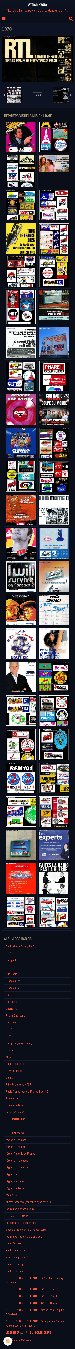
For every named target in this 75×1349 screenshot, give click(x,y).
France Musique (15, 1098)
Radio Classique (15, 1064)
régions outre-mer (16, 1188)
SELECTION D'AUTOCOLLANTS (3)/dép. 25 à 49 (32, 1296)
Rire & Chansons (15, 1016)
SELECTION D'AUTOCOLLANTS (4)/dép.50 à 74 (32, 1303)
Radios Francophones (18, 1264)
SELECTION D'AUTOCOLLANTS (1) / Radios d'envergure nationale (36, 1280)
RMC (8, 953)
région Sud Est (14, 1174)
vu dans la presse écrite (20, 1257)
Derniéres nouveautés (18, 1339)
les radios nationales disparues (24, 1237)
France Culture (14, 1105)
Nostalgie (11, 1002)
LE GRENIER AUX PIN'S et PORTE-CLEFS (28, 1333)
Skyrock (10, 1050)
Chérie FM (11, 1009)
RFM (8, 1036)
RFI (8, 1126)
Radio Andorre (14, 1243)
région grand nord (16, 1140)
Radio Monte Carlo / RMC (20, 946)
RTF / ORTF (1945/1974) (20, 1216)
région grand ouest (17, 1160)
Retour (37, 95)
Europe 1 (11, 960)
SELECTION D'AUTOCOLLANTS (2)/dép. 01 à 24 (32, 1289)
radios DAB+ (13, 1195)
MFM (8, 1057)
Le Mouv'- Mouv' (15, 1112)
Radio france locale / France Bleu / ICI (27, 1091)
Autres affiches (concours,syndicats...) (28, 1202)
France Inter (13, 981)
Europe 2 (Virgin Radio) (19, 1043)
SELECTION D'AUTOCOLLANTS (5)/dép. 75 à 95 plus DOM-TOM (35, 1312)
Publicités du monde (17, 1271)
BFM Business (14, 1071)
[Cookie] (7, 1341)
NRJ (8, 995)
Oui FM (10, 1078)
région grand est (15, 1147)
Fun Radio (11, 1022)
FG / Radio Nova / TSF (18, 1085)
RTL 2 (9, 1029)
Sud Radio (11, 974)
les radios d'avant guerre (20, 1209)
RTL (8, 967)
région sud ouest (16, 1181)
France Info (12, 988)
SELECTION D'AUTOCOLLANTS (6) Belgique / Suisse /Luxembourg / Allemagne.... (35, 1323)
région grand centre (17, 1167)
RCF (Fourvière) (15, 1133)
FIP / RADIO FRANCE (17, 1119)
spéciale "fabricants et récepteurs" (26, 1230)
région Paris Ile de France (20, 1153)
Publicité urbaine (15, 1250)
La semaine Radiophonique (21, 1223)
